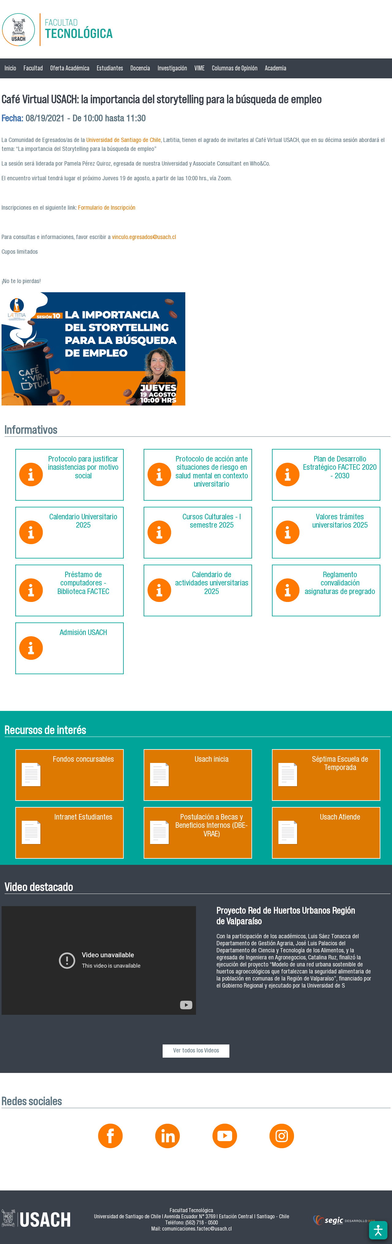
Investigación (172, 68)
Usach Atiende (340, 818)
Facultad (33, 68)
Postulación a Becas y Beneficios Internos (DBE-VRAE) (211, 826)
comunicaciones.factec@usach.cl (197, 1229)
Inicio (10, 68)
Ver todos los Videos (196, 1051)
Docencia (140, 68)
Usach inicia (211, 760)
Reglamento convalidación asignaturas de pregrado (340, 584)
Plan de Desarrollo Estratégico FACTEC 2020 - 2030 (340, 468)
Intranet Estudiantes (83, 818)
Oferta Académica (69, 68)
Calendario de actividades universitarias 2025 (211, 584)
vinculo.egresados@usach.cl (144, 238)
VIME (199, 68)
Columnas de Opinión (235, 68)
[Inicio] (196, 30)
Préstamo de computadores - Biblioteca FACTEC (83, 584)
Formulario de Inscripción (106, 208)
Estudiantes (110, 68)
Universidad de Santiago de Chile (123, 141)
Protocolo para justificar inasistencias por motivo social (83, 468)
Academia (275, 68)
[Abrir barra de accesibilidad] (378, 1230)
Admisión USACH (83, 633)
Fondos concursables (83, 760)
